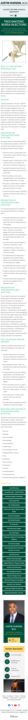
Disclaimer (10, 696)
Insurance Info (15, 676)
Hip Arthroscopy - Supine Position (14, 492)
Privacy (17, 696)
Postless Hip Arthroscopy (14, 567)
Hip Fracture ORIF (14, 500)
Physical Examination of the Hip (14, 592)
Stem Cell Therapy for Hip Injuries (14, 580)
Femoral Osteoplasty (14, 516)
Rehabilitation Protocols (15, 661)
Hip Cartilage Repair (14, 505)
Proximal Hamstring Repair (14, 558)
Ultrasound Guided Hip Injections (14, 588)
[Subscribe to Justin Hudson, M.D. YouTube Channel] (15, 705)
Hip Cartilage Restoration (14, 571)
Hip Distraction (14, 524)
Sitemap (22, 696)
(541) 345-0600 (11, 9)
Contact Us (21, 697)
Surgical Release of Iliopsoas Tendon (14, 563)
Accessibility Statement (14, 699)
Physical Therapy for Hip (14, 575)
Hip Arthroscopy (14, 488)
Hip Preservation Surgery (14, 528)
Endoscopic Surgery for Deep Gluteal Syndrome (14, 538)
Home (4, 696)
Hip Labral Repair (14, 533)
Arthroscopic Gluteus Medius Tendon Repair (14, 510)
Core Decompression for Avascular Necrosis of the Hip (14, 549)
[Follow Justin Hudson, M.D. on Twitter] (12, 705)
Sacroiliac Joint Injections (14, 584)
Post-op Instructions (15, 669)
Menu (11, 15)
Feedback (5, 697)
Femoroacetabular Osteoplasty (14, 496)
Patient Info (19, 30)
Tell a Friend (13, 697)
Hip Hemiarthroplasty (14, 520)
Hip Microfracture (14, 554)
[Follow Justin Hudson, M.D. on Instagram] (18, 705)
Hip (24, 30)
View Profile (13, 640)
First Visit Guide (16, 655)
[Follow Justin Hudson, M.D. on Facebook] (9, 705)
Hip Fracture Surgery (14, 543)
